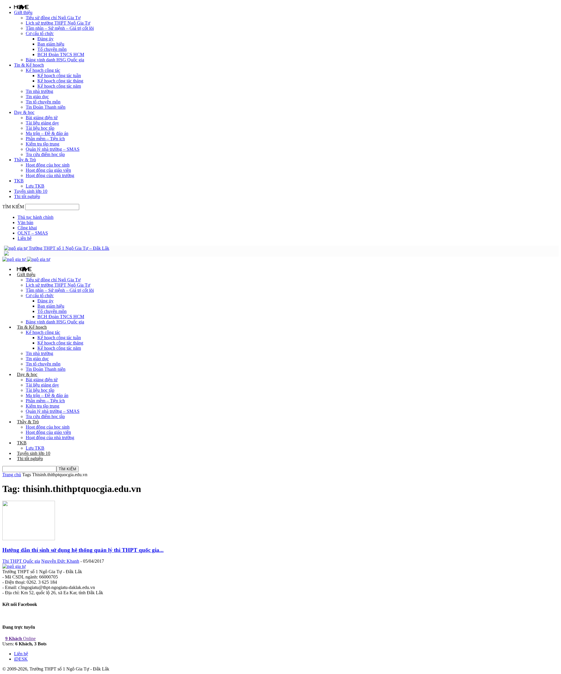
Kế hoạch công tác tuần (59, 75)
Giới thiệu (23, 12)
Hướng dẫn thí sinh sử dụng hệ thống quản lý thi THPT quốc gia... (83, 550)
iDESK (21, 658)
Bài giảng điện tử (42, 117)
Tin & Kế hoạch (29, 65)
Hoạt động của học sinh (48, 164)
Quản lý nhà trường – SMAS (52, 149)
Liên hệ (25, 238)
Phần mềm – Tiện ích (45, 138)
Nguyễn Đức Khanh (60, 561)
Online (20, 638)
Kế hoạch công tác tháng (60, 80)
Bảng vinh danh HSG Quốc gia (55, 59)
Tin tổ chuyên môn (43, 101)
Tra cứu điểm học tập (45, 154)
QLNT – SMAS (33, 233)
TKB (19, 180)
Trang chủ (11, 474)
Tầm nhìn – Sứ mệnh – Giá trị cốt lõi (60, 28)
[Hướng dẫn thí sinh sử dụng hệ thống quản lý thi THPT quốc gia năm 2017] (28, 538)
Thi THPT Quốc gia (21, 561)
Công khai (27, 227)
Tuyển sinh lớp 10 (30, 191)
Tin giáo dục (37, 96)
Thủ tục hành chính (35, 217)
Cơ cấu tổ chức (40, 33)
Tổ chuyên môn (52, 49)
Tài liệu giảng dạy (42, 122)
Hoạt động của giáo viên (48, 170)
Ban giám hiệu (50, 43)
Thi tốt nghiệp (27, 196)
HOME (21, 7)
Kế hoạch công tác (43, 70)
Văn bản (25, 222)
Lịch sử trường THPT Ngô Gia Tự (58, 22)
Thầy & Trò (25, 159)
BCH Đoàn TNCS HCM (60, 54)
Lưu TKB (35, 185)
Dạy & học (24, 112)
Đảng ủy (45, 38)
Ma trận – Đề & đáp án (47, 133)
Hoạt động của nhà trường (50, 175)
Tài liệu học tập (40, 128)
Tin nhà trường (39, 91)
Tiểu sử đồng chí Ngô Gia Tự (53, 17)
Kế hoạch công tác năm (59, 86)
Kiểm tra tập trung (42, 143)
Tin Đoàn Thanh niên (45, 107)
